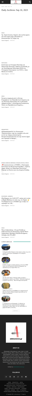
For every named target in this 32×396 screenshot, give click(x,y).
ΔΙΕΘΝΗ (4, 301)
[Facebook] (6, 376)
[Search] (30, 2)
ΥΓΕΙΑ (17, 390)
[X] (21, 376)
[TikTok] (18, 376)
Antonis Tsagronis (5, 40)
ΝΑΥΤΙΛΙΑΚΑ (4, 62)
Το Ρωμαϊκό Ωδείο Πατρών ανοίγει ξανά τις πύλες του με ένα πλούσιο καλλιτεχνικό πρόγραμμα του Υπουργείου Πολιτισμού (16, 253)
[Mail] (14, 376)
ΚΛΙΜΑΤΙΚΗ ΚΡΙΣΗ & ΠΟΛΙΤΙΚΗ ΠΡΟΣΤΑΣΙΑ (15, 383)
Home (2, 6)
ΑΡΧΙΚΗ (9, 382)
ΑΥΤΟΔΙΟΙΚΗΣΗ (23, 390)
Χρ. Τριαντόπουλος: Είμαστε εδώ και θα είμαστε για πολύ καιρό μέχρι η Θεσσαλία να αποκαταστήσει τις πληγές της (15, 36)
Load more (15, 310)
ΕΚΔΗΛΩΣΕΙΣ (5, 250)
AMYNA (21, 382)
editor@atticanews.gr (19, 367)
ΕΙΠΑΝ (2, 32)
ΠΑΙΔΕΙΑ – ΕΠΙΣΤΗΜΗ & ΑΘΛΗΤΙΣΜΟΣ (12, 388)
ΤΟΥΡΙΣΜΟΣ (23, 388)
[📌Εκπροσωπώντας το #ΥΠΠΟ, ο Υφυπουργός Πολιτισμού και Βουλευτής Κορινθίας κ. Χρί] (16, 152)
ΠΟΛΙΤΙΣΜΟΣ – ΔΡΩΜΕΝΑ (10, 390)
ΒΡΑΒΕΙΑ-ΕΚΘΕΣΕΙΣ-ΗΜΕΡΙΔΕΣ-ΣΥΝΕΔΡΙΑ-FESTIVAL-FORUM (15, 162)
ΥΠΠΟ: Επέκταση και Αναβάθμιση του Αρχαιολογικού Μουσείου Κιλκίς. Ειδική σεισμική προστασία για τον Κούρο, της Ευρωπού (15, 292)
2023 (6, 6)
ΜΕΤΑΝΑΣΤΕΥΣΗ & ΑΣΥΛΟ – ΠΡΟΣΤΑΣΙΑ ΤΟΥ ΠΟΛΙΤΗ (15, 385)
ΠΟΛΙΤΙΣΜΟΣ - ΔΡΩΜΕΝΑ (7, 196)
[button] (2, 2)
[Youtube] (25, 376)
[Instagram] (10, 376)
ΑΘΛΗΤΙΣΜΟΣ (5, 263)
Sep (9, 6)
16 (11, 6)
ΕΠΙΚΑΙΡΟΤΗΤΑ (4, 129)
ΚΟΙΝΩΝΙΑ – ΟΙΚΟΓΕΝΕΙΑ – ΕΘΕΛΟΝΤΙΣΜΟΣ (15, 387)
